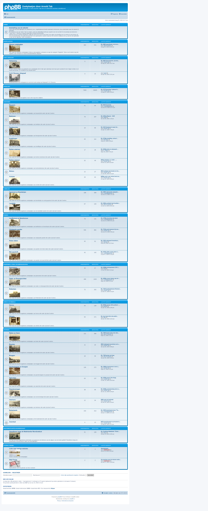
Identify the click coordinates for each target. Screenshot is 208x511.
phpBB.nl (72, 498)
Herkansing (13, 61)
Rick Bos (106, 139)
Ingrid (105, 73)
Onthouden (82, 475)
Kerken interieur (14, 160)
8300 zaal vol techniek (107, 399)
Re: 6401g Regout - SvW (108, 116)
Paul (105, 268)
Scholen (12, 176)
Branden (12, 344)
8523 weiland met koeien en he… (110, 171)
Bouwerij (12, 105)
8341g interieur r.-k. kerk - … (109, 159)
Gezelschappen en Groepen (18, 367)
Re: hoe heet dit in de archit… (109, 316)
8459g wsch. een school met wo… (110, 176)
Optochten (12, 378)
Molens (11, 171)
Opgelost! (7, 86)
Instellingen (13, 138)
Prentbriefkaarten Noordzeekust (14, 428)
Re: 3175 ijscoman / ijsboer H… (110, 89)
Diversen (6, 329)
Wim (105, 317)
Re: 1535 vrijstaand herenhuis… (110, 240)
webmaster (107, 449)
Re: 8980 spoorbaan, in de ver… (110, 44)
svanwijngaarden (108, 106)
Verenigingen (104, 448)
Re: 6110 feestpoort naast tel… (109, 127)
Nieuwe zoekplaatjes (16, 44)
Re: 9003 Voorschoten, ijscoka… (110, 60)
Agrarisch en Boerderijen (17, 192)
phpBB (59, 496)
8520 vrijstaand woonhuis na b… (110, 344)
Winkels (12, 316)
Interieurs (12, 400)
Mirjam (53, 488)
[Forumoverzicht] (13, 7)
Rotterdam (12, 289)
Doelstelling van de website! (18, 28)
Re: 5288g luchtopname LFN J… (110, 267)
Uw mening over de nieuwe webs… (111, 459)
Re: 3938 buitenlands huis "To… (110, 410)
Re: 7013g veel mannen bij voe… (110, 229)
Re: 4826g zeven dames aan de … (110, 278)
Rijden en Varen (14, 333)
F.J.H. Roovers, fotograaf (17, 73)
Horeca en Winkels (9, 302)
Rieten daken (13, 241)
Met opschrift (13, 252)
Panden (6, 215)
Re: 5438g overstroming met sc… (110, 389)
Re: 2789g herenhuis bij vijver (109, 218)
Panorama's (13, 267)
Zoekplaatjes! (8, 41)
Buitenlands (13, 410)
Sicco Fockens (107, 204)
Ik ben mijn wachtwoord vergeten (69, 475)
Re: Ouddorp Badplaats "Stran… (110, 431)
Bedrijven (12, 116)
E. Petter (106, 150)
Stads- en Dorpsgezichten (17, 278)
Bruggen (12, 355)
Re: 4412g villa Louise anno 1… (110, 251)
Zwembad (12, 422)
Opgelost (12, 89)
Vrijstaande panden (15, 229)
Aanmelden (7, 472)
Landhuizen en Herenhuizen (18, 218)
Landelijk (7, 189)
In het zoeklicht (9, 57)
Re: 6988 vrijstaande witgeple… (110, 192)
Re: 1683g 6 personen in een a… (110, 366)
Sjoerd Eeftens (107, 45)
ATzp (105, 432)
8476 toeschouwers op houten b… (110, 421)
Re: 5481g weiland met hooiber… (110, 203)
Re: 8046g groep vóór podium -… (110, 305)
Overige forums (9, 445)
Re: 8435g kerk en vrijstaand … (109, 149)
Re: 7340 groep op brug (107, 355)
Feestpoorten (13, 127)
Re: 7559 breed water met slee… (110, 333)
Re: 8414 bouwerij (106, 105)
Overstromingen (14, 389)
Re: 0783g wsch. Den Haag (108, 377)
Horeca (11, 305)
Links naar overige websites (18, 448)
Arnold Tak (106, 62)
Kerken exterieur (14, 149)
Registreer (16, 472)
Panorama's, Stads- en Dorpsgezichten (16, 264)
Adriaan (106, 242)
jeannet (105, 306)
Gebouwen (7, 101)
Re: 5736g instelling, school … (109, 138)
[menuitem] (6, 14)
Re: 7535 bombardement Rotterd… (111, 289)
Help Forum (13, 460)
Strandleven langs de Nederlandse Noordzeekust (25, 431)
